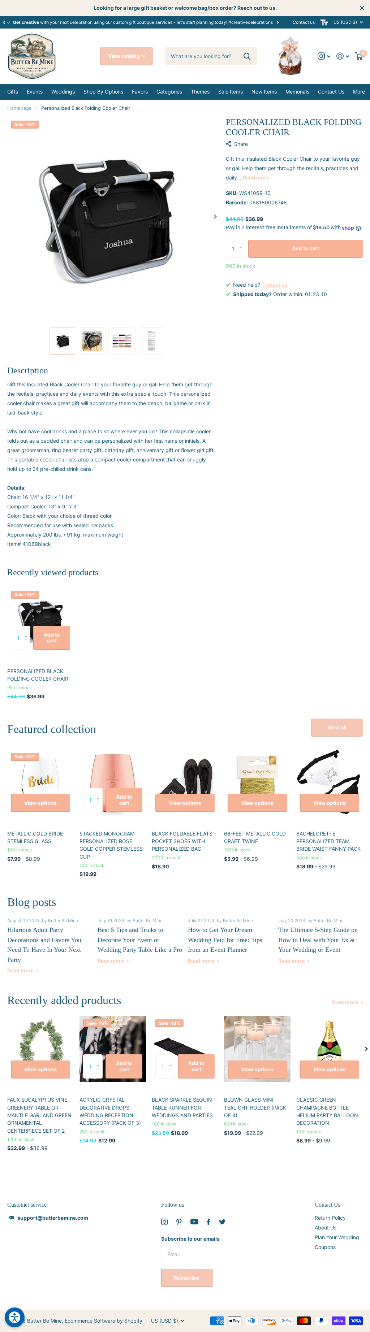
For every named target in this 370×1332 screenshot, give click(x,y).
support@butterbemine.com (52, 1218)
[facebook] (208, 1222)
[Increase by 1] (242, 242)
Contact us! (275, 285)
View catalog (124, 56)
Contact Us (327, 1205)
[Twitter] (222, 1221)
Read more (256, 177)
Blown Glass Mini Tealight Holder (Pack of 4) (255, 1107)
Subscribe (187, 1278)
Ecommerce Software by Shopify (103, 1321)
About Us (325, 1227)
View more (345, 1002)
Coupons (325, 1247)
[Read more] (324, 56)
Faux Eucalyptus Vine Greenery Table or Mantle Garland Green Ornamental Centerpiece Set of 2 (39, 1115)
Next (277, 22)
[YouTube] (194, 1221)
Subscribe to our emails (190, 1239)
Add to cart (305, 248)
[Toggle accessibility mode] (324, 22)
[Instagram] (164, 1222)
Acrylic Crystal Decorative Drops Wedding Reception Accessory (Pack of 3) (110, 1111)
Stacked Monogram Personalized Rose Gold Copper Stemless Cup (111, 845)
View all (337, 727)
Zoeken (247, 56)
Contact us (304, 22)
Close (362, 8)
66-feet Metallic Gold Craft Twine (255, 837)
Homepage (19, 108)
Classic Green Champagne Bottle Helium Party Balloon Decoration (327, 1111)
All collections (12, 92)
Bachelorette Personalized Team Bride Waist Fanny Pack (328, 841)
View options (40, 803)
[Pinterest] (179, 1222)
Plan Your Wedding (337, 1237)
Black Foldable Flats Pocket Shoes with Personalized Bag (182, 841)
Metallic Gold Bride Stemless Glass (35, 837)
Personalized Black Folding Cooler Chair (37, 675)
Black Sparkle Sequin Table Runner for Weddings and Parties (182, 1107)
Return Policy (330, 1218)
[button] (3, 22)
